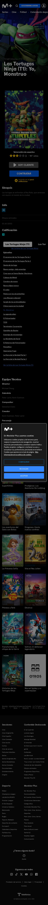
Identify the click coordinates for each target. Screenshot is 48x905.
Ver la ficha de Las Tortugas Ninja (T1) (18, 365)
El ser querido (29, 730)
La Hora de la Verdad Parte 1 (14, 355)
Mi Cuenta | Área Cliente (32, 797)
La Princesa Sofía (10, 568)
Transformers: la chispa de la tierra (10, 648)
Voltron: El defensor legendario (34, 648)
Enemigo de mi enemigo (12, 335)
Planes (26, 820)
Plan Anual (27, 826)
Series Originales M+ (9, 759)
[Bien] (20, 155)
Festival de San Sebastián (32, 765)
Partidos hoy (6, 833)
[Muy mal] (11, 155)
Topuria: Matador (8, 820)
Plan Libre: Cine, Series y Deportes (32, 811)
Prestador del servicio (13, 882)
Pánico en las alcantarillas (14, 294)
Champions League (8, 794)
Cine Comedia (7, 739)
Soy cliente (26, 164)
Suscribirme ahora (29, 6)
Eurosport (5, 826)
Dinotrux (28, 608)
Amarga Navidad (29, 739)
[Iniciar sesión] (44, 6)
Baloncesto (6, 810)
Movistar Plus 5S (29, 778)
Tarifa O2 (27, 833)
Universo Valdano (8, 807)
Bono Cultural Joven (31, 829)
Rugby (4, 816)
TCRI (5, 322)
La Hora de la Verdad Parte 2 (15, 359)
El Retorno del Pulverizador (14, 343)
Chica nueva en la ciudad (13, 306)
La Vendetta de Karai (11, 339)
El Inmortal (28, 743)
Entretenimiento (7, 771)
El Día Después (7, 804)
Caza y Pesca (28, 775)
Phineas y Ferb (8, 608)
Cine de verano (7, 749)
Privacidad (38, 882)
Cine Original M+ (8, 733)
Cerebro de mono (10, 281)
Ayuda (24, 859)
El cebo (6, 290)
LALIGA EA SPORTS (8, 797)
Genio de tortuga (10, 265)
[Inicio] (7, 5)
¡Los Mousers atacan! (12, 298)
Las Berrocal (28, 755)
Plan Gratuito (28, 823)
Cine (14, 12)
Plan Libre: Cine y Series (32, 816)
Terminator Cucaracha (12, 326)
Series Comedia (7, 765)
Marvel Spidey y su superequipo (33, 689)
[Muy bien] (23, 155)
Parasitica (7, 347)
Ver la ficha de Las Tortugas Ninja (24, 248)
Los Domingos (29, 736)
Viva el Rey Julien (32, 568)
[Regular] (17, 155)
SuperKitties (7, 486)
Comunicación (29, 839)
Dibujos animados (30, 768)
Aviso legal (27, 882)
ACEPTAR (24, 476)
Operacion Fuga (9, 351)
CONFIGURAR (24, 462)
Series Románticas (8, 762)
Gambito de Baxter (10, 330)
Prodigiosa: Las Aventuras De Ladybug (35, 487)
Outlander (27, 752)
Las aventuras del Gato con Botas (10, 528)
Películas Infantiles (8, 752)
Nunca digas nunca (11, 286)
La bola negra (29, 733)
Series (5, 12)
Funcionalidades (29, 794)
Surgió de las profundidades (14, 302)
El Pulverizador (9, 318)
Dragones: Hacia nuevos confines (32, 528)
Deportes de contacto (9, 823)
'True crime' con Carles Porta (34, 762)
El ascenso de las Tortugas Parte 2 (17, 261)
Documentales (7, 768)
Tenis (4, 813)
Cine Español (6, 736)
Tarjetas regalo (29, 836)
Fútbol (23, 12)
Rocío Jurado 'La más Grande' (34, 759)
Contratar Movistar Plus (32, 807)
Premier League (7, 800)
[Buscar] (17, 6)
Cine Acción (6, 743)
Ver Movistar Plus (30, 791)
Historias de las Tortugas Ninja (9, 689)
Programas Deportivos (31, 771)
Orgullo (4, 775)
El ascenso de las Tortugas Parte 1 (16, 257)
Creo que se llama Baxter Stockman (17, 273)
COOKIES (24, 886)
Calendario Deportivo (9, 829)
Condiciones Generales (32, 800)
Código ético (28, 804)
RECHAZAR (24, 469)
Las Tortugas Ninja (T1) (17, 244)
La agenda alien (9, 314)
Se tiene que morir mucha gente (33, 747)
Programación (7, 836)
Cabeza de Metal (10, 277)
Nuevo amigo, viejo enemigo (14, 269)
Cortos (4, 746)
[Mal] (14, 155)
